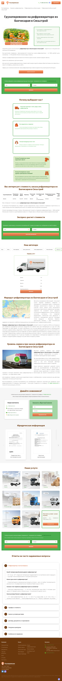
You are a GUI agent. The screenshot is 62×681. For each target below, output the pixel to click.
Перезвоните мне (42, 414)
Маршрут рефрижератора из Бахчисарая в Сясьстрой (45, 38)
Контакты (3, 660)
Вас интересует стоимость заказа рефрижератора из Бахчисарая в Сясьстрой (45, 34)
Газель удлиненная (26, 249)
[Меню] (2, 2)
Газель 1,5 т (58, 249)
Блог (2, 655)
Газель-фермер (16, 249)
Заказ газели (21, 647)
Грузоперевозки (22, 645)
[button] (50, 524)
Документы (4, 649)
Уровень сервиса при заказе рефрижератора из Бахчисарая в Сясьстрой (46, 42)
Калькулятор (4, 645)
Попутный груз (22, 649)
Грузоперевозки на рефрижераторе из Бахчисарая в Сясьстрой (44, 30)
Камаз (8, 249)
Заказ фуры (21, 651)
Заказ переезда (22, 654)
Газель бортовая (49, 249)
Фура (2, 249)
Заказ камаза (30, 649)
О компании (4, 647)
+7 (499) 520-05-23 (51, 81)
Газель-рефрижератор (38, 249)
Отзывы (3, 657)
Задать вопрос (56, 2)
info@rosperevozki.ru (12, 412)
